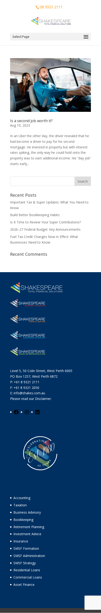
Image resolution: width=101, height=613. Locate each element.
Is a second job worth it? (31, 120)
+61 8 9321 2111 (26, 382)
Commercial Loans (27, 577)
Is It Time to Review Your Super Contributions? (45, 222)
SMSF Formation (26, 548)
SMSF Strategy (24, 563)
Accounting (21, 498)
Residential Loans (26, 570)
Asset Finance (24, 584)
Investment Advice (27, 534)
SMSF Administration (29, 555)
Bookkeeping (23, 519)
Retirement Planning (28, 527)
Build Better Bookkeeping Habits (35, 215)
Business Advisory (27, 512)
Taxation (20, 505)
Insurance (20, 541)
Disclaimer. (43, 398)
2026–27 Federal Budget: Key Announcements (45, 229)
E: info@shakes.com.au (28, 393)
